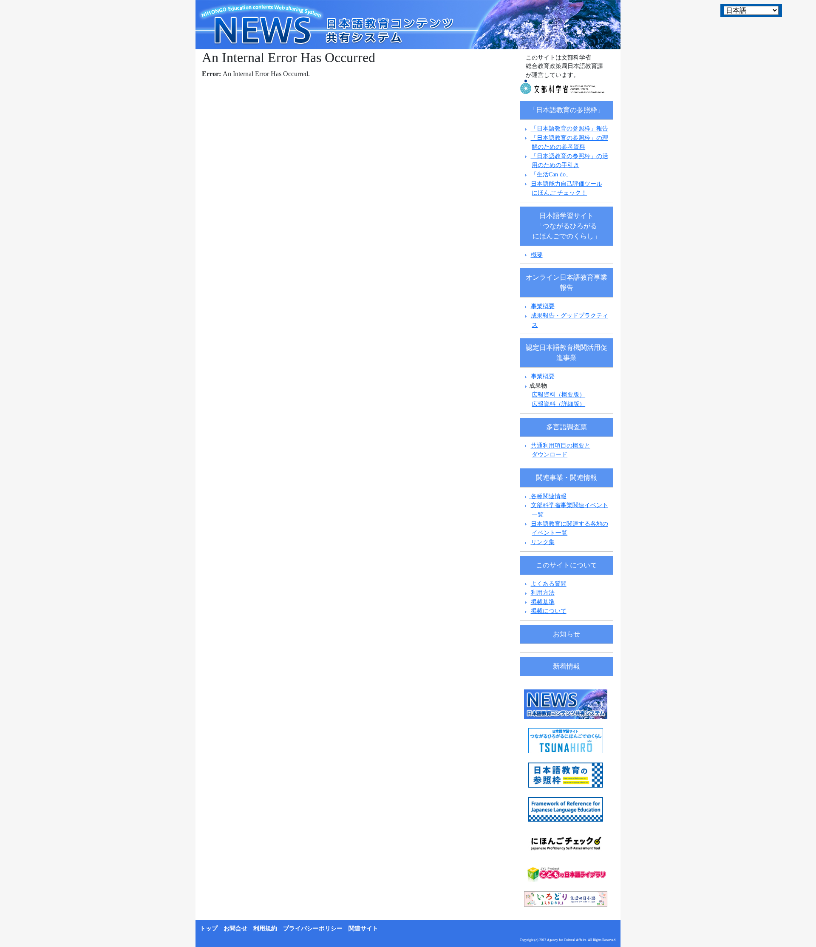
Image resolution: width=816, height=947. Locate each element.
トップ (209, 928)
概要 (537, 254)
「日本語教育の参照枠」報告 (569, 128)
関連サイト (363, 928)
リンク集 (543, 542)
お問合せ (235, 928)
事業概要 (543, 306)
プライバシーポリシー (313, 928)
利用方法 (543, 592)
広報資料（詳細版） (558, 403)
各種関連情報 (548, 496)
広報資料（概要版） (558, 394)
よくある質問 (549, 583)
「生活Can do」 (551, 174)
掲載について (549, 610)
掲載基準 (543, 601)
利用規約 (265, 928)
